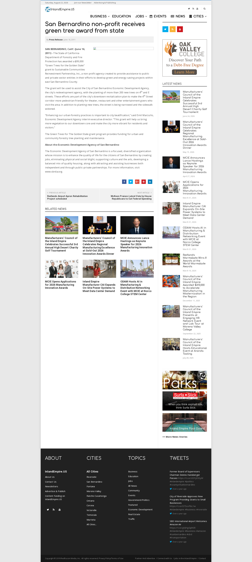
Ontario (90, 500)
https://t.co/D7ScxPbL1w (183, 506)
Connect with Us (165, 558)
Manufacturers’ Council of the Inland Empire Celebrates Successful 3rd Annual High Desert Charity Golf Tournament (61, 244)
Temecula (92, 514)
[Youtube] (197, 8)
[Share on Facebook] (124, 181)
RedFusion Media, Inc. (70, 558)
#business (190, 509)
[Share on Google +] (137, 181)
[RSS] (193, 8)
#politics (189, 481)
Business (133, 471)
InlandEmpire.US (56, 471)
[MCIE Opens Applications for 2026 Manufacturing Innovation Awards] (61, 269)
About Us (50, 476)
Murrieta (91, 519)
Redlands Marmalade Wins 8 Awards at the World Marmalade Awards (194, 261)
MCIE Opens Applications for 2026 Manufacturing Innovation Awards (60, 284)
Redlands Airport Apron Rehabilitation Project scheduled (67, 197)
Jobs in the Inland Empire (185, 558)
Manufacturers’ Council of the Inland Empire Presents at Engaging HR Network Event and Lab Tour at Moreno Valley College (193, 318)
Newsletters (51, 486)
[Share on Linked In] (150, 181)
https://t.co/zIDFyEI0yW (190, 478)
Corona (90, 505)
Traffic (131, 518)
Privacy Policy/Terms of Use (111, 558)
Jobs (130, 480)
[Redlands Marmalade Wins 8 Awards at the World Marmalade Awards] (171, 259)
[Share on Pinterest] (143, 181)
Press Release (56, 39)
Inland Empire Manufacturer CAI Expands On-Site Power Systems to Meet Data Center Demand (99, 286)
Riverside (91, 476)
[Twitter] (189, 8)
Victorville (92, 510)
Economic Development (140, 509)
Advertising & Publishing (105, 2)
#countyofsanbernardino (182, 484)
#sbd (189, 534)
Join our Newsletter (83, 2)
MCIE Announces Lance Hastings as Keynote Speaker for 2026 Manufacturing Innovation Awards (136, 244)
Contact (202, 558)
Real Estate (134, 514)
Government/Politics (138, 499)
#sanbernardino (178, 534)
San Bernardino (94, 481)
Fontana (91, 486)
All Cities (92, 471)
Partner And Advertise (145, 558)
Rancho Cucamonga (96, 495)
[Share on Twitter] (130, 181)
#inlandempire (177, 481)
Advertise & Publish (55, 491)
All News (132, 485)
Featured (133, 504)
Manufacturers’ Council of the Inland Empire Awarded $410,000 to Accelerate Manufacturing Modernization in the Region (194, 286)
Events (131, 495)
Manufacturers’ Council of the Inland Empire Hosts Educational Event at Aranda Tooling (195, 346)
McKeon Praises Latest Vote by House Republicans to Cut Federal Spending (131, 197)
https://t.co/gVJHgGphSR (183, 527)
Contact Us (50, 481)
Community (134, 490)
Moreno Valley (94, 491)
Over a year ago (180, 489)
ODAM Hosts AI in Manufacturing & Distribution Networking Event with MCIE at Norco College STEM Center (136, 288)
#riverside (201, 509)
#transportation (178, 537)
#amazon (201, 530)
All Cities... (92, 524)
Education (133, 476)
